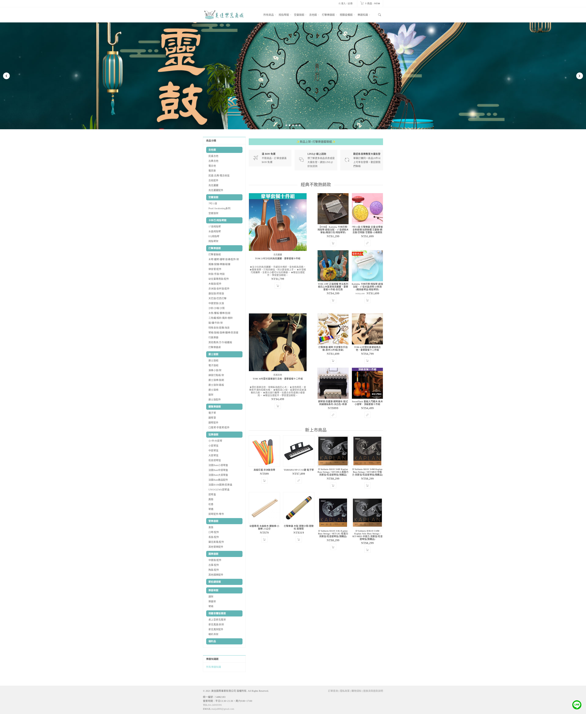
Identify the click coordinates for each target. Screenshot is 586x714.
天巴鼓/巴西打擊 (217, 298)
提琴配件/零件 (216, 514)
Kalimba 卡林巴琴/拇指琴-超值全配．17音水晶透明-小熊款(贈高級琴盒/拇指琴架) (367, 287)
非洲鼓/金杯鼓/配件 (219, 288)
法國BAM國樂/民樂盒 (220, 484)
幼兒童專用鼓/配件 (218, 279)
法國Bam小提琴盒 (218, 465)
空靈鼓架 (213, 213)
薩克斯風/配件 (216, 542)
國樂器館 (213, 554)
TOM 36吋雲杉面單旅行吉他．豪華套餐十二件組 (278, 379)
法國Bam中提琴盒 (218, 470)
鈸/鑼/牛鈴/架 (215, 323)
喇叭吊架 (213, 634)
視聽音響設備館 (217, 613)
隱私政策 (345, 691)
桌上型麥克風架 (217, 619)
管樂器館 (213, 521)
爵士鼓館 (213, 354)
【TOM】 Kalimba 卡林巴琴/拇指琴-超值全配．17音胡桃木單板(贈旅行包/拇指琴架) (333, 230)
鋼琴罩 (212, 417)
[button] (278, 285)
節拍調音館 (214, 581)
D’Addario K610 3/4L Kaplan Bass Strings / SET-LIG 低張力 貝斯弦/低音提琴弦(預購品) (333, 534)
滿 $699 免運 (268, 154)
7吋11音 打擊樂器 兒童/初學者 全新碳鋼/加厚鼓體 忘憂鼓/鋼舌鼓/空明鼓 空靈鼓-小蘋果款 (367, 230)
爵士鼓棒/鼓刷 (216, 380)
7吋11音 (212, 203)
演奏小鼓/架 (215, 370)
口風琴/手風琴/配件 (219, 427)
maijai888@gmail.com (223, 709)
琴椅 (210, 606)
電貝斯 (212, 170)
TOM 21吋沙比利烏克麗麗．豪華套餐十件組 (277, 258)
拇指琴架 (213, 241)
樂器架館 (213, 590)
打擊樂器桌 (214, 347)
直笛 (210, 527)
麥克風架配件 (215, 629)
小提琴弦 (213, 445)
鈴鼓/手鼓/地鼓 (216, 274)
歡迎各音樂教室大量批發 (367, 154)
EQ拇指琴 (213, 236)
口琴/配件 (213, 532)
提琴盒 (212, 494)
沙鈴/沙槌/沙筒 (216, 308)
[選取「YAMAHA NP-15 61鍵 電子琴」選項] (299, 480)
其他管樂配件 (215, 547)
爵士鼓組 (213, 360)
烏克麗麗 (213, 185)
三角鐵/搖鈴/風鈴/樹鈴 (220, 318)
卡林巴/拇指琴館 (217, 220)
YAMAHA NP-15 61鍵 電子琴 (299, 470)
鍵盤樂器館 (214, 406)
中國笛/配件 (215, 560)
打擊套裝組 (214, 254)
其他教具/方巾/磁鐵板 (220, 342)
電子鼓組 (213, 365)
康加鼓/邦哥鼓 (216, 293)
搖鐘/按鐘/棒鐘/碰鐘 (219, 264)
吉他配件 (213, 180)
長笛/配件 (213, 537)
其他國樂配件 (215, 574)
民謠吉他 (213, 156)
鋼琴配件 (213, 422)
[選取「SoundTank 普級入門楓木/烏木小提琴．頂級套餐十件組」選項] (367, 415)
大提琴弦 (213, 455)
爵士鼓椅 (213, 390)
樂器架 (212, 601)
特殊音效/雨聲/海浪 (219, 327)
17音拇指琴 (214, 226)
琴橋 (210, 509)
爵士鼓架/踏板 (216, 385)
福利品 (212, 641)
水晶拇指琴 (214, 231)
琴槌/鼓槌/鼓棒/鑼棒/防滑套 (223, 332)
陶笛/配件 (213, 570)
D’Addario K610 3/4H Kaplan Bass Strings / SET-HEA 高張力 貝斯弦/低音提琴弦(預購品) (333, 472)
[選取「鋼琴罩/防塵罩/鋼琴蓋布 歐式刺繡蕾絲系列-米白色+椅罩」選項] (333, 415)
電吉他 (212, 165)
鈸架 (210, 394)
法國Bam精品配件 (218, 480)
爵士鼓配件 (214, 399)
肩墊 (210, 499)
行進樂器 (213, 337)
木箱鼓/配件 (215, 283)
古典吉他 (213, 161)
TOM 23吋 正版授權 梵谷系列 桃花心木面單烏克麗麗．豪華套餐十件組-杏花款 (333, 287)
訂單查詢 (333, 691)
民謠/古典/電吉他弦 (219, 175)
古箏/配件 (213, 565)
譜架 (210, 596)
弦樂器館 (213, 434)
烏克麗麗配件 (215, 190)
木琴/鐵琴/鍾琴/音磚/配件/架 (223, 259)
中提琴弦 (213, 450)
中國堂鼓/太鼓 (216, 303)
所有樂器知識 (213, 667)
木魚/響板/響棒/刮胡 (219, 313)
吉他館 (212, 149)
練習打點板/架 (216, 375)
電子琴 (212, 413)
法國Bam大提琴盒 (218, 475)
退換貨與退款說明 (373, 691)
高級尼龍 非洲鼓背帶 (264, 470)
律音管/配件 (215, 269)
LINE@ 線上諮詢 (316, 154)
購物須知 (356, 691)
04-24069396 (215, 705)
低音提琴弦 (214, 460)
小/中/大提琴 (215, 440)
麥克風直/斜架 (216, 624)
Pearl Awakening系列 (219, 208)
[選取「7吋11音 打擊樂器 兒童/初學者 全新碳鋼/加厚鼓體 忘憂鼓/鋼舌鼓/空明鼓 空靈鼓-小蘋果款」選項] (367, 243)
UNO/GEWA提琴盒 (219, 489)
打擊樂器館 (214, 248)
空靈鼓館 (213, 197)
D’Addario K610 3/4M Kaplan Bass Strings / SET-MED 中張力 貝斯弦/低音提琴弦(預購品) (367, 472)
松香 (210, 504)
